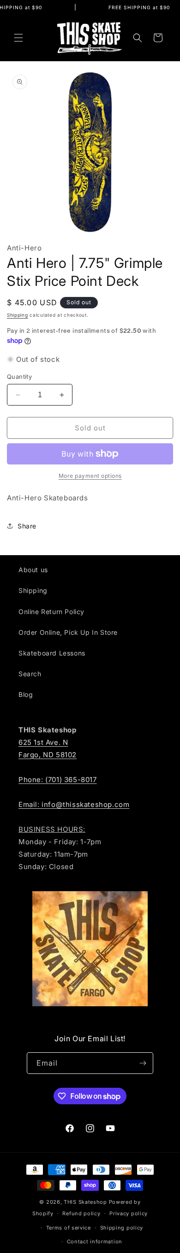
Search (30, 674)
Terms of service (68, 1227)
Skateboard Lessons (51, 653)
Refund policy (81, 1213)
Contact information (94, 1241)
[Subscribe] (142, 1063)
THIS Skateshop (85, 1202)
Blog (25, 694)
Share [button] (27, 526)
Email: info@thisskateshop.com (73, 804)
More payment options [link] (90, 475)
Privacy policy (128, 1213)
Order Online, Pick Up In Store (68, 632)
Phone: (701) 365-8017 (57, 779)
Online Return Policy (51, 611)
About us (33, 570)
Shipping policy (122, 1227)
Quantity (19, 376)
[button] (18, 38)
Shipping (17, 315)
